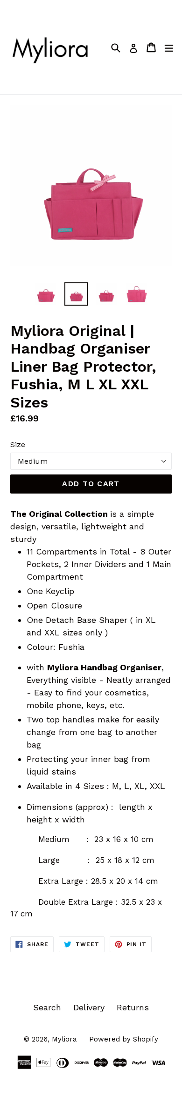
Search (47, 1007)
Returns (133, 1007)
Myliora (64, 1039)
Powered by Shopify (123, 1039)
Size (17, 444)
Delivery (89, 1007)
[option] (45, 294)
